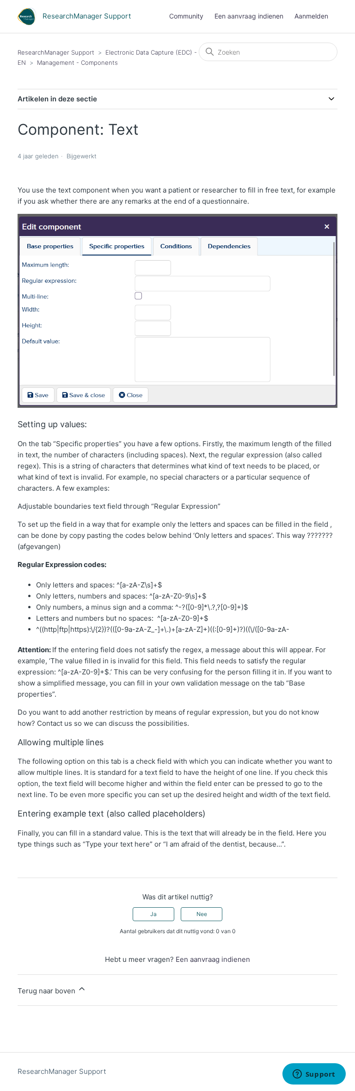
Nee (201, 913)
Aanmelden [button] (311, 16)
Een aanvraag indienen (248, 16)
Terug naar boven (47, 990)
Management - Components (77, 62)
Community (186, 16)
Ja (153, 913)
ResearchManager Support (56, 52)
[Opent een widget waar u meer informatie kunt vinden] (314, 1074)
